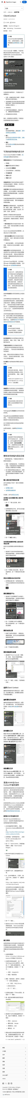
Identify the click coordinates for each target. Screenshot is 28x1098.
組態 (14, 43)
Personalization (17, 28)
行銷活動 (16, 706)
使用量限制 (14, 265)
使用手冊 (16, 12)
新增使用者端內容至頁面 (13, 811)
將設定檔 (11, 144)
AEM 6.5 (10, 12)
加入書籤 (7, 22)
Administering (10, 28)
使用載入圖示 (9, 488)
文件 (5, 12)
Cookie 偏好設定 (7, 1092)
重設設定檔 (15, 494)
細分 (11, 706)
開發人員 (19, 43)
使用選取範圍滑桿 (11, 490)
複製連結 (13, 22)
